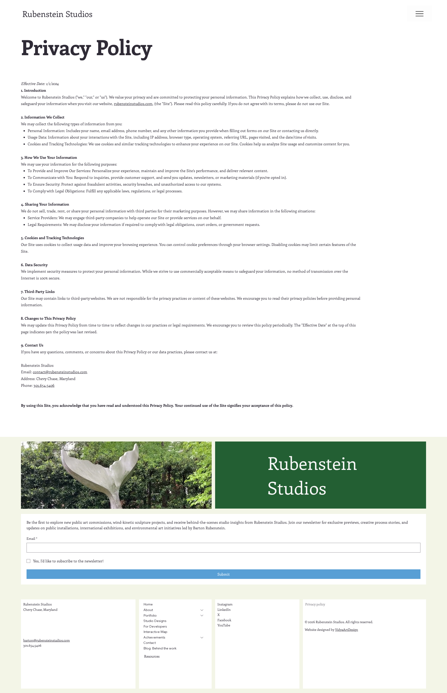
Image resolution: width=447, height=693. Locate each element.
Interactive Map (155, 632)
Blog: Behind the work (159, 648)
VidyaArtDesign (346, 629)
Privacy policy (315, 604)
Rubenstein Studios (57, 13)
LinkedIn (224, 609)
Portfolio (150, 615)
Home (148, 604)
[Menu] (419, 14)
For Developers (155, 626)
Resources (151, 656)
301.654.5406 (44, 385)
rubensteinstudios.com (133, 103)
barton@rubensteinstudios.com (46, 640)
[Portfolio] (202, 615)
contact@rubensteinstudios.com (60, 371)
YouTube (223, 625)
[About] (202, 610)
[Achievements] (202, 637)
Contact (149, 643)
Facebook (224, 620)
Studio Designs (154, 621)
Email (32, 538)
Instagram (225, 604)
